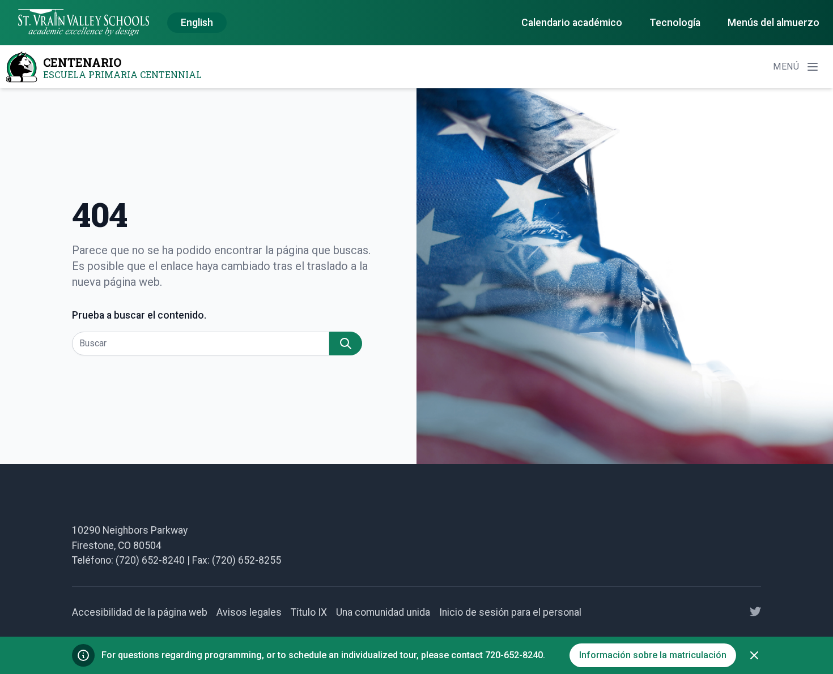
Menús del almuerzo (773, 22)
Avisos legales (249, 612)
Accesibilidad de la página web (139, 612)
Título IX (309, 612)
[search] (345, 343)
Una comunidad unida (383, 612)
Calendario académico (571, 22)
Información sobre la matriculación (652, 655)
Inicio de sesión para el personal (510, 612)
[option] (197, 23)
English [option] (197, 22)
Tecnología (674, 22)
